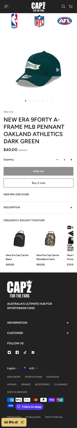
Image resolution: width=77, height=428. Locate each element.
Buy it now (38, 183)
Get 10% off (11, 422)
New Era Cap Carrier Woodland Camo (47, 257)
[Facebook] (17, 352)
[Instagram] (9, 352)
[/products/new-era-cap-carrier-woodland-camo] (49, 238)
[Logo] (39, 6)
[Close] (22, 422)
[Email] (33, 352)
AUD (31, 368)
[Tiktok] (25, 352)
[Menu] (6, 6)
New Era (8, 111)
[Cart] (70, 6)
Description (12, 207)
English (11, 368)
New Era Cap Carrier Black (17, 257)
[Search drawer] (63, 6)
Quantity (9, 159)
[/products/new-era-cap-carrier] (19, 238)
